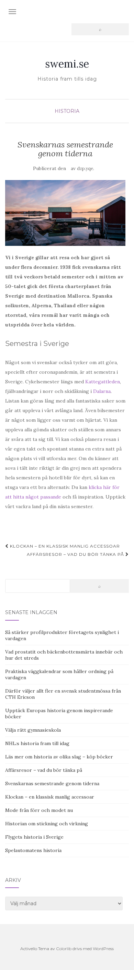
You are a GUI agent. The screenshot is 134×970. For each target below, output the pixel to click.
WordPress (103, 948)
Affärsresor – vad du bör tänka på (76, 554)
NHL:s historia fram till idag (37, 743)
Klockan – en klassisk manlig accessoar (64, 546)
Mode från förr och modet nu (39, 810)
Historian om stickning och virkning (46, 824)
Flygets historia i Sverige (34, 837)
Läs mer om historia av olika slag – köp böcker (59, 757)
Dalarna (102, 391)
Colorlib (63, 948)
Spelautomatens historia (33, 850)
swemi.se (67, 64)
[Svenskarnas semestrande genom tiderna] (65, 213)
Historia (67, 111)
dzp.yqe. (85, 168)
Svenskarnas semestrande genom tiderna (52, 783)
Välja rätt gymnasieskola (33, 730)
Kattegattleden (102, 382)
